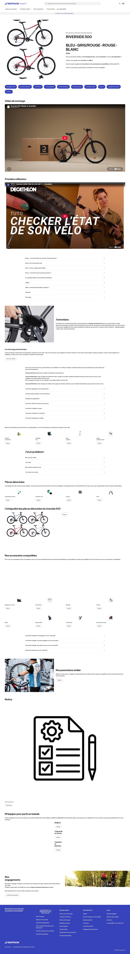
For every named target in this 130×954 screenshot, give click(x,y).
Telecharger (9, 805)
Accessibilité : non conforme (115, 923)
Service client (64, 929)
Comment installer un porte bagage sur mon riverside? (41, 640)
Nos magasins (64, 926)
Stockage (28, 297)
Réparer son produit (42, 919)
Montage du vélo (10, 86)
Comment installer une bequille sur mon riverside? (40, 635)
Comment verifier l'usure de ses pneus (37, 403)
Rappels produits (65, 923)
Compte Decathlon (65, 917)
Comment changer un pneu (33, 408)
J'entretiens (38, 86)
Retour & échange (65, 920)
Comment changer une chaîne (34, 418)
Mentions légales (112, 913)
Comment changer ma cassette (35, 413)
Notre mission (40, 916)
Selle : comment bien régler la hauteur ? (37, 287)
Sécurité (27, 292)
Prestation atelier (90, 86)
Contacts (109, 920)
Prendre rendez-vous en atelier (45, 931)
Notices (102, 86)
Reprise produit (87, 920)
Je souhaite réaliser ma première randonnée (38, 277)
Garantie (8, 91)
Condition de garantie (12, 895)
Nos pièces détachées (42, 922)
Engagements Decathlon (90, 929)
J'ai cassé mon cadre (31, 472)
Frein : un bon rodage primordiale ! (35, 268)
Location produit (88, 926)
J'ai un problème (49, 86)
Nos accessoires (77, 86)
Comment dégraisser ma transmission (37, 389)
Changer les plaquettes (32, 398)
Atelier (85, 913)
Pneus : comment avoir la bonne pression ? (38, 273)
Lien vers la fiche (10, 358)
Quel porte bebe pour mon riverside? (36, 650)
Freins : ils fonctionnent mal (33, 263)
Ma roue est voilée (30, 457)
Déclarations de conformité (68, 932)
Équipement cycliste (113, 86)
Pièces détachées (63, 86)
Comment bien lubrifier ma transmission (37, 393)
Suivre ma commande (66, 913)
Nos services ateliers (42, 934)
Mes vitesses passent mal (33, 467)
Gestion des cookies (113, 917)
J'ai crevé (28, 462)
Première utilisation (25, 86)
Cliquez (8, 443)
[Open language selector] (123, 3)
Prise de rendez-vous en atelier (92, 917)
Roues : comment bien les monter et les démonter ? (41, 258)
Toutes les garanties (65, 935)
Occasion (86, 923)
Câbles (27, 282)
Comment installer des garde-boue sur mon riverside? (41, 645)
